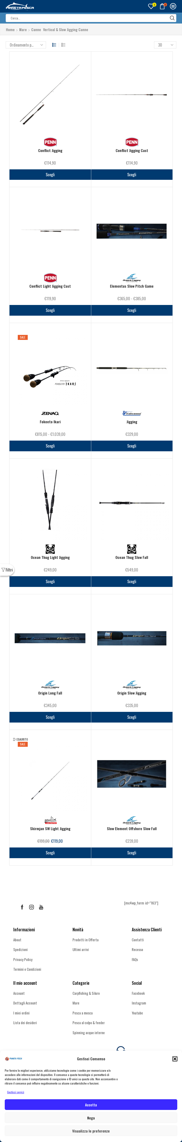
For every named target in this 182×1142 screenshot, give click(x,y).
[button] (175, 1058)
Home (10, 29)
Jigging (132, 421)
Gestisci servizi (15, 1092)
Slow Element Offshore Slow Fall (132, 828)
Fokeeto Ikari (50, 421)
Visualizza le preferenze (91, 1130)
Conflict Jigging (50, 150)
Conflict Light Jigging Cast (50, 286)
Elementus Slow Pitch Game (132, 286)
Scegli (50, 174)
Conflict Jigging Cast (132, 150)
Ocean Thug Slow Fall (131, 557)
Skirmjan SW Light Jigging (50, 828)
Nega (91, 1117)
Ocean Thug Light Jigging (50, 557)
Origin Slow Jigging (131, 693)
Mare (23, 29)
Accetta (91, 1104)
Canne (36, 29)
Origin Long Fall (50, 693)
